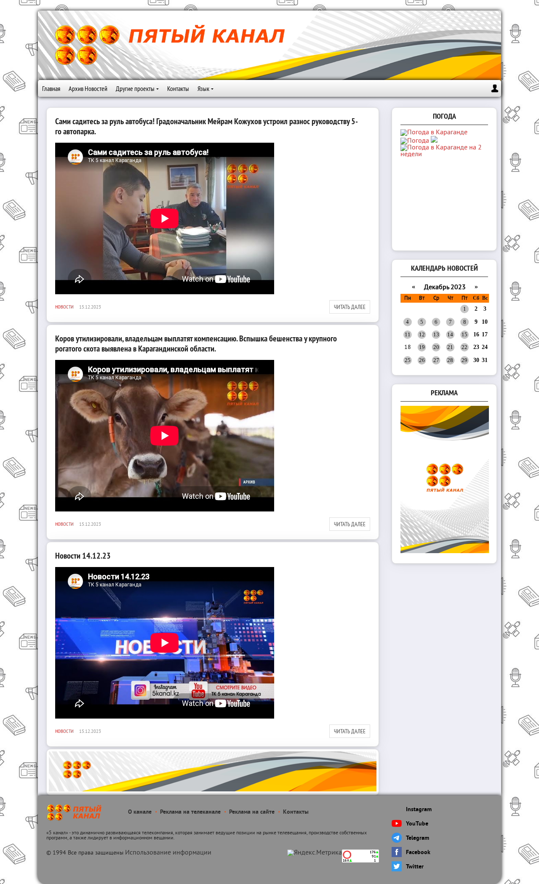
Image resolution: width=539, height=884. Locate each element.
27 (436, 360)
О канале (140, 812)
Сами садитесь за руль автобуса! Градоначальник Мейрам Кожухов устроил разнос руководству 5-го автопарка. (206, 126)
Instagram (419, 809)
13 (436, 334)
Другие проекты (135, 88)
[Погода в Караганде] (433, 132)
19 (422, 347)
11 (408, 334)
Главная (51, 88)
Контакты (178, 88)
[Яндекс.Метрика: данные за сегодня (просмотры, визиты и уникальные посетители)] (314, 852)
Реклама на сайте (252, 812)
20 (436, 347)
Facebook (418, 852)
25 (408, 360)
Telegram (417, 838)
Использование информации (168, 853)
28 (450, 360)
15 (464, 334)
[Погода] (419, 141)
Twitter (415, 867)
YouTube (417, 824)
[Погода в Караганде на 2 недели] (445, 154)
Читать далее (350, 307)
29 (464, 360)
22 (464, 347)
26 (422, 360)
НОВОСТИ (64, 307)
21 (450, 347)
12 (422, 334)
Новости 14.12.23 (83, 555)
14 (450, 334)
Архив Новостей (88, 88)
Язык (203, 88)
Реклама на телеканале (190, 812)
